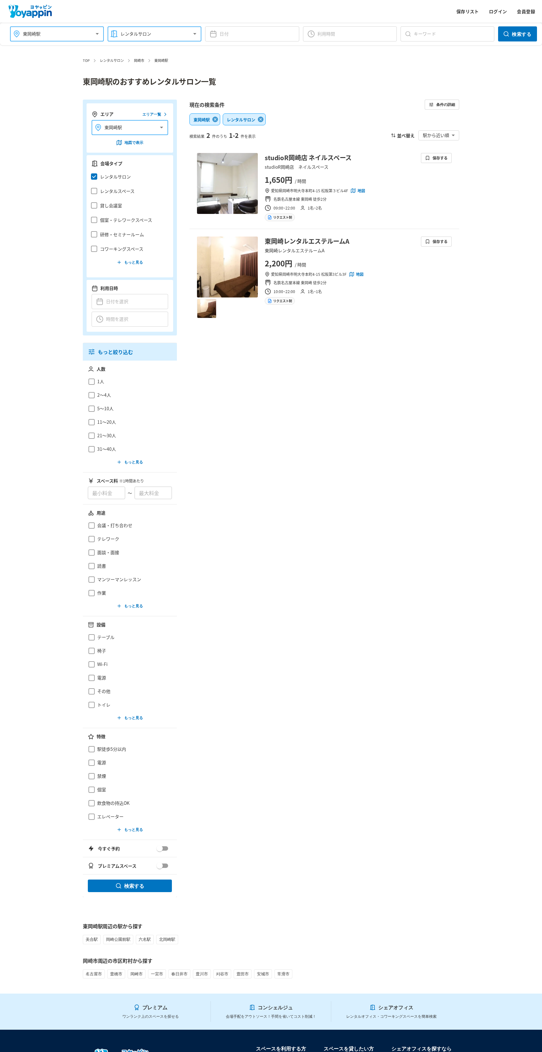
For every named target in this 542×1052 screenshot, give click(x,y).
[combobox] (53, 33)
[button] (128, 176)
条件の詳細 (445, 104)
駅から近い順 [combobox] (436, 135)
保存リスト (467, 11)
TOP (86, 60)
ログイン (498, 11)
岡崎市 (139, 60)
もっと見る (133, 262)
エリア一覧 (151, 114)
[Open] (97, 34)
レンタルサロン (112, 60)
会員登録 (526, 11)
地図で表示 (134, 142)
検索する (521, 34)
